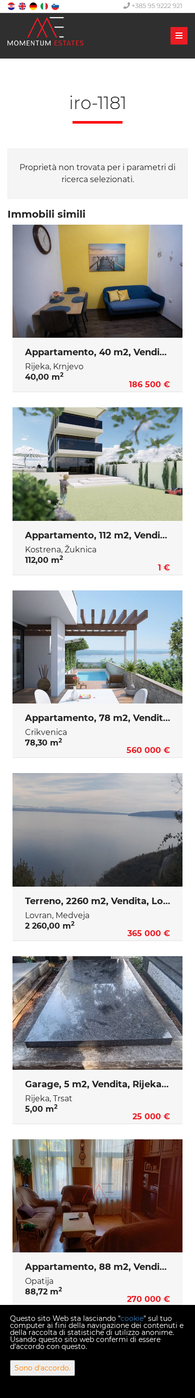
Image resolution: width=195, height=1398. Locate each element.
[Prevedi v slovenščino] (56, 6)
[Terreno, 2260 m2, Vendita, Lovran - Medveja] (97, 830)
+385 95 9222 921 (156, 6)
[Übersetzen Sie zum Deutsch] (34, 6)
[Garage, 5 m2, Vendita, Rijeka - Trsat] (97, 1013)
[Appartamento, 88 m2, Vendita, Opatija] (97, 1196)
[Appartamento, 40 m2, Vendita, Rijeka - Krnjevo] (97, 281)
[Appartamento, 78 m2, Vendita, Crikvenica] (97, 647)
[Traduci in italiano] (45, 6)
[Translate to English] (23, 6)
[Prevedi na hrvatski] (12, 6)
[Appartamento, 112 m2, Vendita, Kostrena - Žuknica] (97, 464)
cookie (132, 1318)
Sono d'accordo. (42, 1367)
